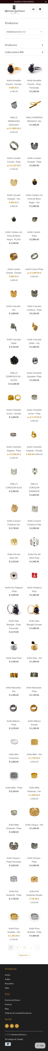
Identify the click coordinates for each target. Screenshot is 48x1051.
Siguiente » (24, 955)
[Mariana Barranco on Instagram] (12, 1026)
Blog (7, 1009)
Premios (8, 1004)
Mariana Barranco (18, 1034)
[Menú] (33, 9)
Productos (11, 23)
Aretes (7, 975)
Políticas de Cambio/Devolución (18, 1013)
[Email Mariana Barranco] (17, 1026)
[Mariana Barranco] (15, 11)
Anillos (7, 979)
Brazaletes (9, 983)
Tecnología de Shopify (14, 1039)
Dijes (7, 988)
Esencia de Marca (12, 1000)
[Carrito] (40, 9)
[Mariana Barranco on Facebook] (7, 1026)
